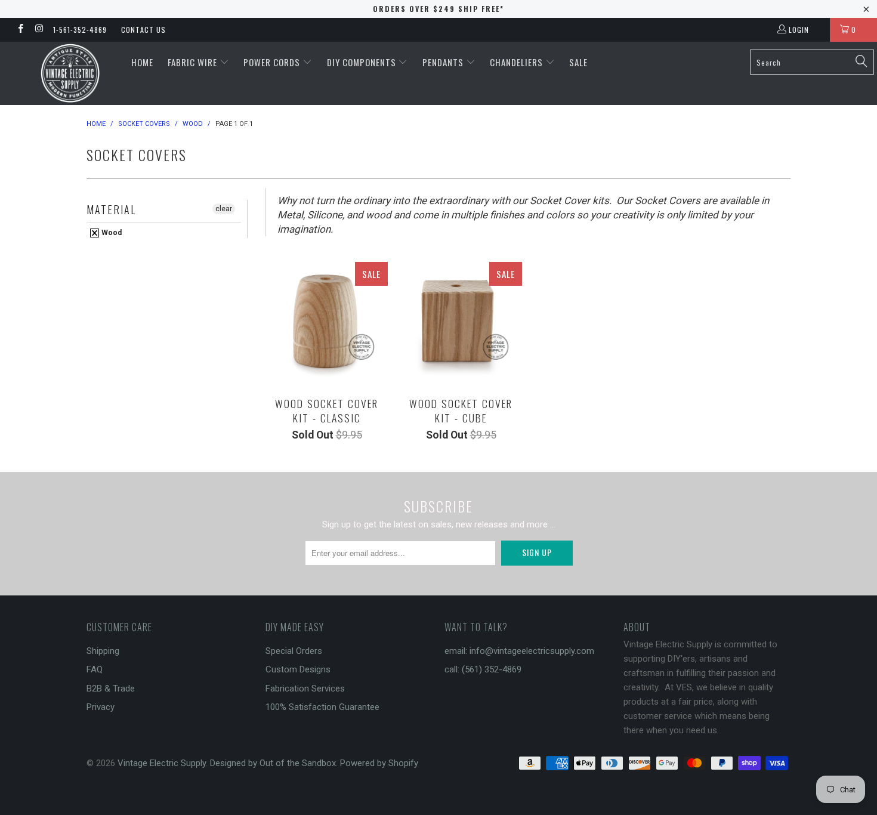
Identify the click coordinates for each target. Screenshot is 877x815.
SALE (578, 62)
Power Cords (272, 62)
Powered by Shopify (379, 763)
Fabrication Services (305, 688)
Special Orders (293, 651)
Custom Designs (298, 669)
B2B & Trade (111, 688)
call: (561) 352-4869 (482, 669)
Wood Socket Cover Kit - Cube (461, 323)
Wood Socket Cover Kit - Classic (326, 323)
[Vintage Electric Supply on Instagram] (38, 30)
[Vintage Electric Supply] (70, 73)
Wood (111, 233)
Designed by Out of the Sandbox (273, 763)
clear (223, 209)
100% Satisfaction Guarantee (322, 707)
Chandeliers (517, 62)
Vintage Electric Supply (162, 763)
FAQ (95, 669)
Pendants (444, 62)
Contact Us (143, 29)
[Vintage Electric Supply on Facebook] (20, 30)
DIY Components (363, 62)
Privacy (101, 707)
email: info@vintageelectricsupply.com (519, 651)
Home (142, 62)
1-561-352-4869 (80, 29)
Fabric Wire (194, 62)
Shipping (103, 651)
